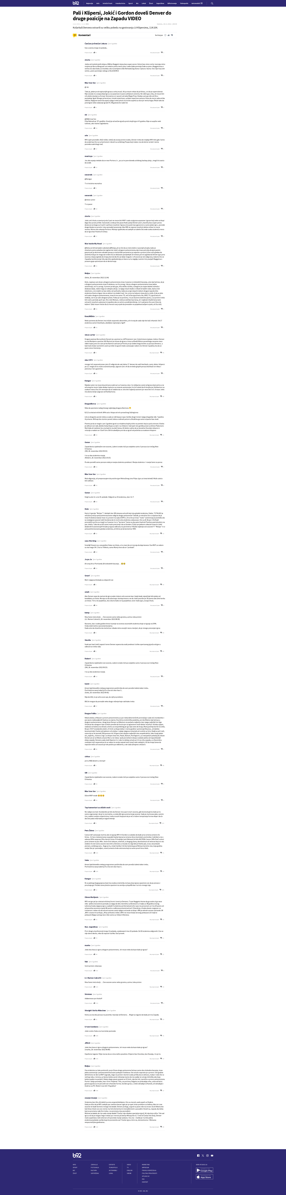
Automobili (113, 1170)
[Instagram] (207, 1155)
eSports (112, 1165)
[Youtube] (212, 1155)
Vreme (129, 1173)
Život (75, 1173)
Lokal (111, 1173)
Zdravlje (94, 1165)
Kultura (94, 1170)
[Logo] (76, 3)
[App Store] (204, 1177)
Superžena (95, 1173)
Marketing (146, 1165)
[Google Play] (204, 1170)
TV (128, 1167)
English (129, 1170)
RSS (143, 1179)
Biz (74, 1170)
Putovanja (95, 1167)
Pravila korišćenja (149, 1170)
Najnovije (89, 3)
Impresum (145, 1167)
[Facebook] (198, 1155)
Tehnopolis (113, 1167)
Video (129, 1165)
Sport (75, 1167)
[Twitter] (203, 1155)
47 (75, 35)
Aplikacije (145, 1176)
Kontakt (145, 1182)
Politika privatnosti (149, 1173)
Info (74, 1165)
